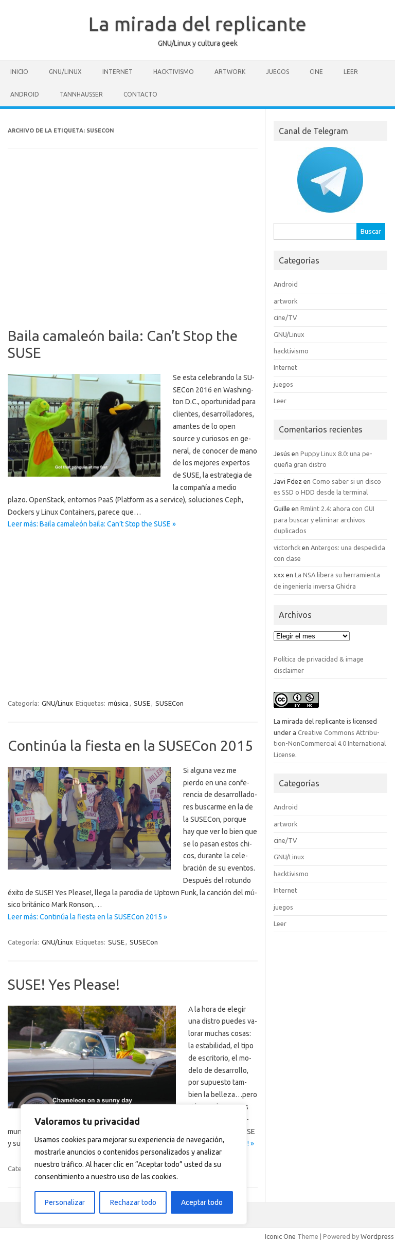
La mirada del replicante (197, 23)
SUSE (142, 703)
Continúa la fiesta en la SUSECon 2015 (130, 745)
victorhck (287, 547)
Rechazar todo (133, 1202)
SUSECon (169, 703)
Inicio (19, 71)
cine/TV (285, 317)
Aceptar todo (202, 1202)
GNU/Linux (65, 71)
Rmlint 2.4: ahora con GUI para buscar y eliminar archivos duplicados (324, 519)
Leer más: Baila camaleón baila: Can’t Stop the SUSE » (92, 524)
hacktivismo (173, 71)
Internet (117, 71)
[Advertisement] (132, 245)
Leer (351, 71)
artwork (229, 71)
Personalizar (65, 1202)
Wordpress (377, 1236)
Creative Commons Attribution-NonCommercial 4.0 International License (330, 743)
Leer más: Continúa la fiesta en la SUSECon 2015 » (87, 917)
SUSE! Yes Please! (64, 984)
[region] (134, 1164)
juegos (277, 71)
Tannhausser (81, 94)
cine (316, 71)
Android (24, 94)
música (118, 703)
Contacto (140, 94)
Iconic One (280, 1236)
